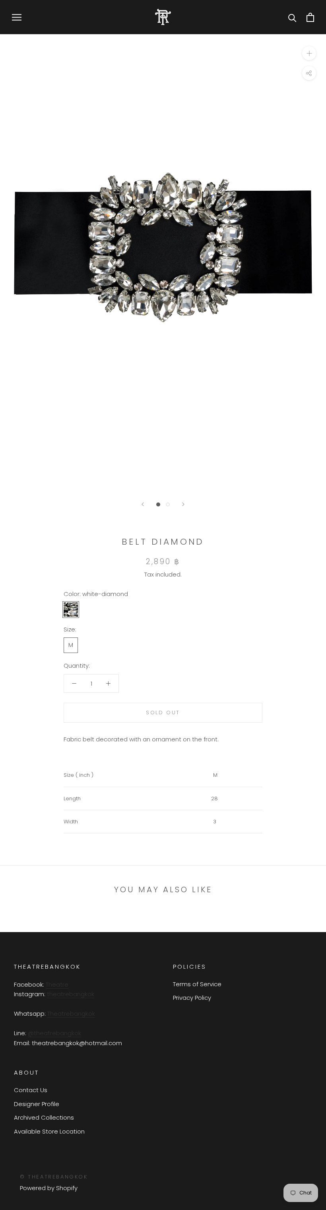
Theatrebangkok (71, 1013)
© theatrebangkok (54, 1177)
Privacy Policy (192, 997)
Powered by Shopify (49, 1188)
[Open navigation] (16, 17)
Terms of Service (197, 984)
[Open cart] (310, 17)
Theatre (57, 984)
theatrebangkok (70, 994)
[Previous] (143, 504)
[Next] (183, 504)
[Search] (292, 17)
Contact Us (30, 1090)
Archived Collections (44, 1117)
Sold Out (163, 712)
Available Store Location (49, 1131)
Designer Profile (36, 1104)
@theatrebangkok (54, 1033)
